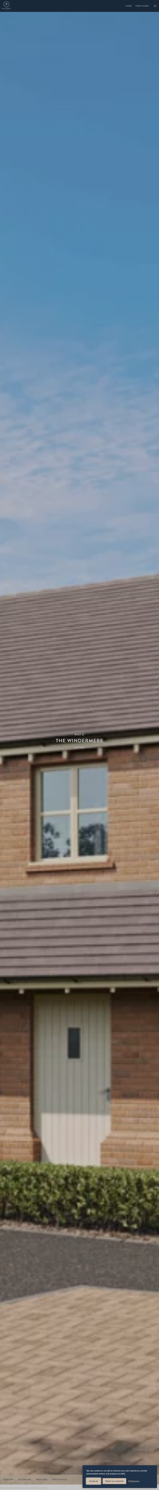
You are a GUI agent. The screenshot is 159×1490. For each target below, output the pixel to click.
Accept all (93, 1481)
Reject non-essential (114, 1481)
